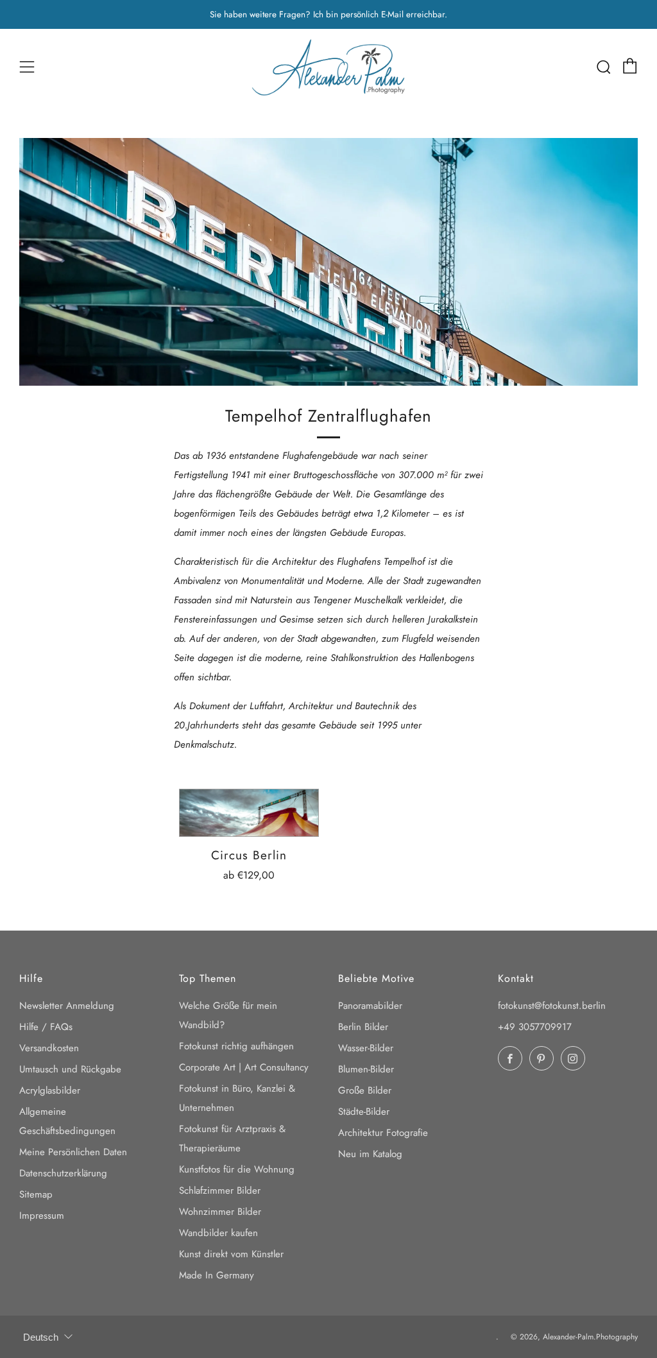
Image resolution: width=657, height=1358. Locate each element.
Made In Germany (216, 1275)
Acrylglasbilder (49, 1090)
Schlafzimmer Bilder (219, 1190)
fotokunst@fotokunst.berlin (552, 1006)
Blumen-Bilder (366, 1069)
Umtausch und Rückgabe (70, 1069)
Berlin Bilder (363, 1027)
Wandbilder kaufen (218, 1233)
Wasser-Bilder (365, 1048)
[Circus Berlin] (249, 812)
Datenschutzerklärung (63, 1173)
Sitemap (36, 1194)
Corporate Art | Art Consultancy (244, 1067)
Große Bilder (364, 1090)
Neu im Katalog (370, 1154)
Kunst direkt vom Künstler (231, 1254)
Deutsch (40, 1337)
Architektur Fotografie (383, 1133)
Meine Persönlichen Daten (73, 1152)
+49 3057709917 (535, 1027)
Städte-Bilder (363, 1111)
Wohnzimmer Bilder (220, 1212)
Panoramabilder (370, 1006)
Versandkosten (49, 1048)
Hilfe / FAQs (46, 1027)
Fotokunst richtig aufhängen (236, 1046)
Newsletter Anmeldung (66, 1006)
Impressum (41, 1215)
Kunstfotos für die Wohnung (236, 1169)
